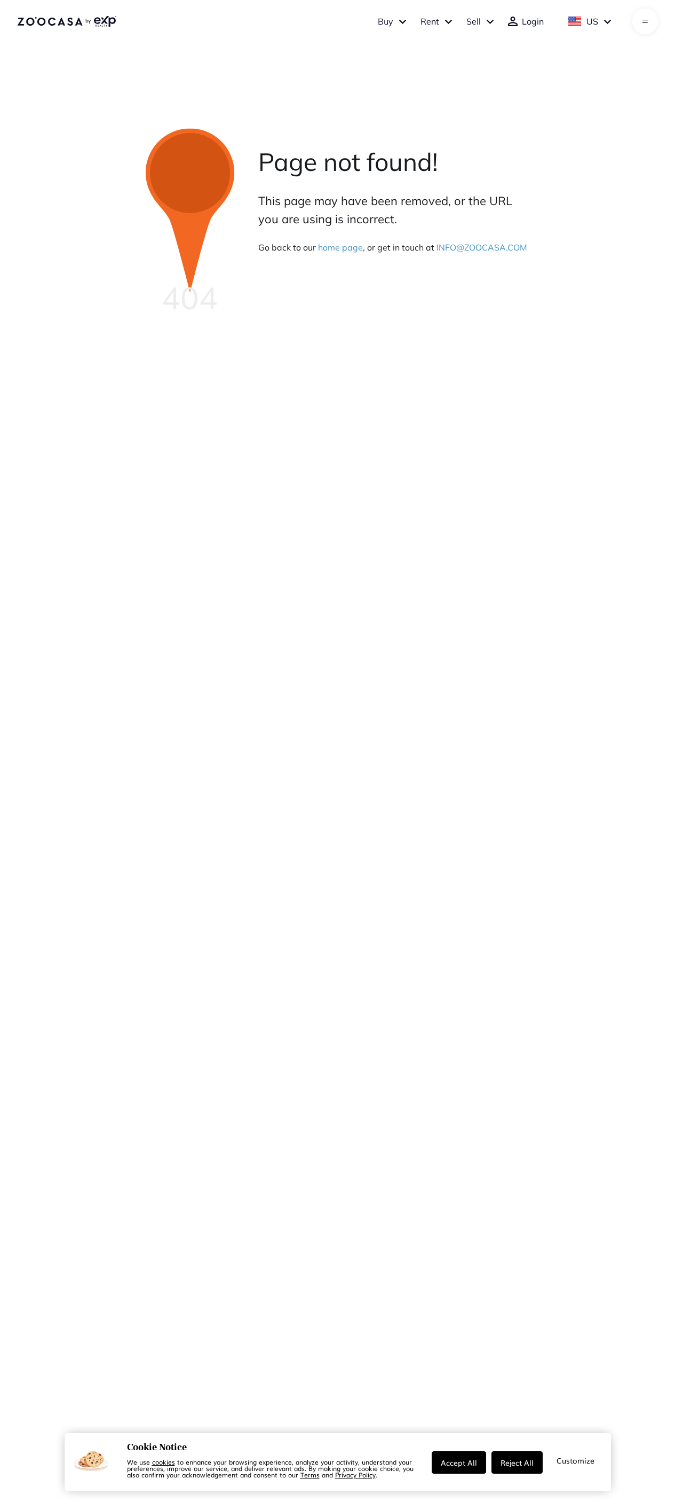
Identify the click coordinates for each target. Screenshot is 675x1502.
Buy (385, 21)
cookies (163, 1462)
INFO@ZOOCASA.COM (481, 247)
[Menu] (645, 21)
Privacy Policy (355, 1475)
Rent (429, 21)
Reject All (517, 1462)
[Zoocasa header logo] (66, 21)
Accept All (459, 1462)
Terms (310, 1475)
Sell (473, 21)
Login (533, 21)
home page (340, 247)
